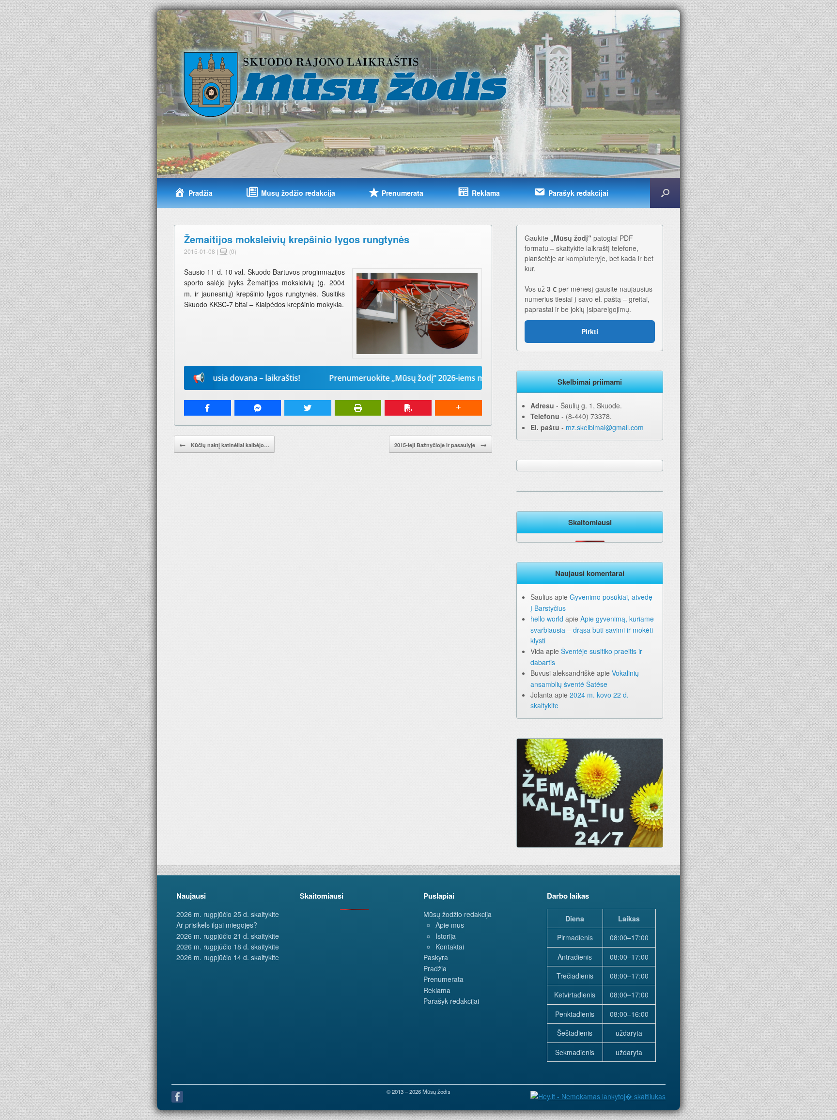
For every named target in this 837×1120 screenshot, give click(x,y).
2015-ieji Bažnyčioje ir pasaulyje (440, 444)
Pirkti (589, 331)
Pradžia (435, 968)
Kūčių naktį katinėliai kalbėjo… (224, 444)
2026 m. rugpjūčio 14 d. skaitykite (227, 957)
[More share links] (458, 408)
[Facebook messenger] (257, 408)
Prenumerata (443, 979)
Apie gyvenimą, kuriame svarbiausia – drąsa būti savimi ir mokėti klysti (592, 629)
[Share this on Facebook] (207, 408)
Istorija (445, 936)
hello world (546, 618)
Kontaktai (449, 946)
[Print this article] (358, 408)
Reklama (436, 990)
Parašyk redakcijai (451, 1001)
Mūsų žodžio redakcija (457, 914)
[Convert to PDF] (408, 408)
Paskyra (435, 957)
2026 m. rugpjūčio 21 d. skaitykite (227, 936)
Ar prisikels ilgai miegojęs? (216, 925)
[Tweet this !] (307, 408)
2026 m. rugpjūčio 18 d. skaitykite (227, 946)
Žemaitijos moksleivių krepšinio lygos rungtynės (296, 239)
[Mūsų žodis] (346, 84)
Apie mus (449, 925)
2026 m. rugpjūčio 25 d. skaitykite (227, 914)
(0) (232, 251)
